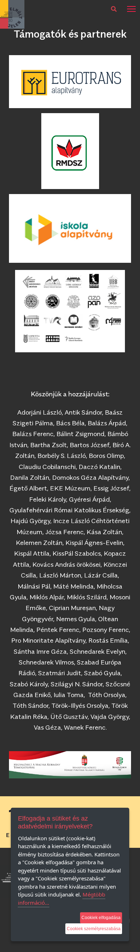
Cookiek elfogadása (101, 917)
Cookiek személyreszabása (94, 928)
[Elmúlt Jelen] (12, 13)
